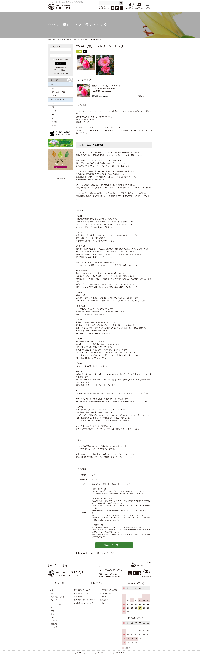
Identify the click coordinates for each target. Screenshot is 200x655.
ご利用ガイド (105, 9)
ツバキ (79, 51)
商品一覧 (54, 80)
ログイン (103, 7)
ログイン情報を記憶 (61, 59)
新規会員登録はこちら (61, 73)
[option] (86, 62)
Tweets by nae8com (60, 178)
